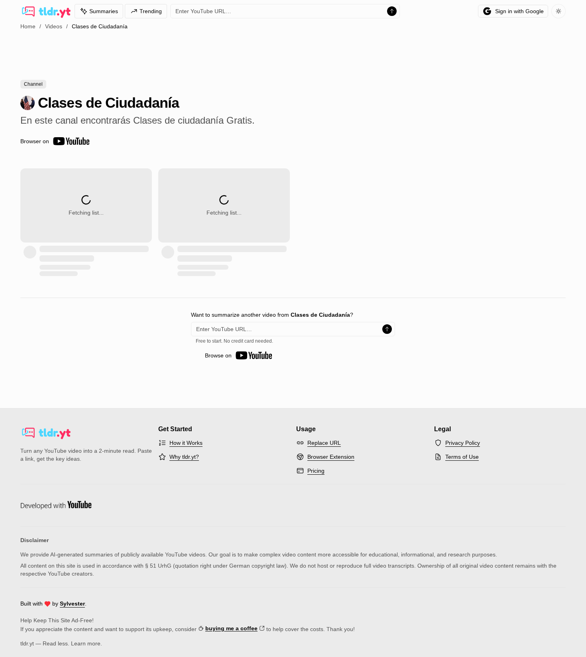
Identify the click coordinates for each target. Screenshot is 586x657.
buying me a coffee (231, 628)
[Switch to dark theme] (558, 11)
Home (27, 26)
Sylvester (72, 603)
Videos (53, 26)
